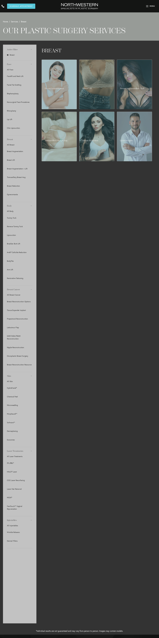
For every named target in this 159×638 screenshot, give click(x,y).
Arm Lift (10, 269)
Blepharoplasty (13, 93)
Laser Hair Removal (14, 489)
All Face (10, 69)
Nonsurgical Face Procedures (18, 102)
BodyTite (10, 261)
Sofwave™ (11, 422)
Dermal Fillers (12, 541)
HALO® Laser (12, 472)
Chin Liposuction (13, 128)
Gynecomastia (12, 194)
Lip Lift (9, 119)
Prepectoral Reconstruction (17, 319)
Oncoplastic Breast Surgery (17, 356)
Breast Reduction (13, 186)
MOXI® (9, 497)
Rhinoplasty (11, 111)
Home (5, 21)
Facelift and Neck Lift (15, 76)
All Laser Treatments (15, 456)
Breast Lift (11, 160)
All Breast (10, 145)
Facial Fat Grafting (14, 85)
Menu (152, 6)
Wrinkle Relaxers (13, 532)
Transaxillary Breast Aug (16, 177)
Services (14, 21)
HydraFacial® (12, 388)
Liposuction (11, 235)
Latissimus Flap (13, 327)
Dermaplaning (12, 431)
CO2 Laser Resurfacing (16, 480)
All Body (10, 211)
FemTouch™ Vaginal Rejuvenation (14, 507)
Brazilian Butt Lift (13, 243)
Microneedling (12, 405)
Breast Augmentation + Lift (17, 168)
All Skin (10, 381)
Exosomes (11, 440)
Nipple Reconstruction (15, 347)
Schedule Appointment (21, 6)
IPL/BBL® (10, 463)
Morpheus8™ (12, 414)
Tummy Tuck (11, 218)
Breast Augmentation (15, 151)
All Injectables (12, 525)
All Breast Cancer (13, 295)
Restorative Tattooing (15, 278)
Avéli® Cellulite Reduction (17, 252)
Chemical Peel (12, 396)
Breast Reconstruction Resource (19, 364)
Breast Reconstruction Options (19, 301)
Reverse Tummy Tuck (15, 226)
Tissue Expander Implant (16, 310)
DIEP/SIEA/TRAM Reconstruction (13, 337)
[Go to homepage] (79, 6)
